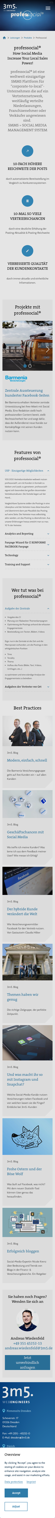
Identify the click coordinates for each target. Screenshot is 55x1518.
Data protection (14, 1481)
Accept (16, 1493)
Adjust (16, 1506)
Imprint (31, 1481)
